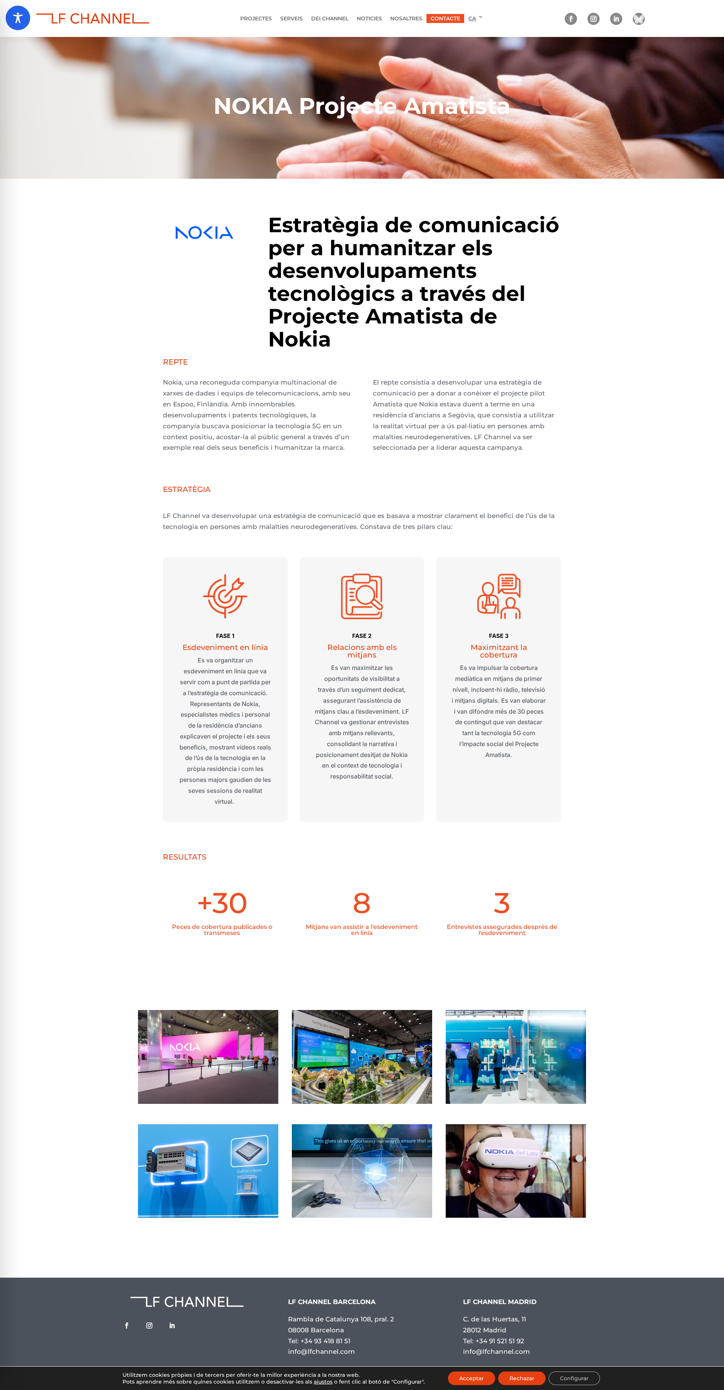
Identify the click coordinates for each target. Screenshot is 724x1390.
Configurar (574, 1378)
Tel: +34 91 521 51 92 (493, 1341)
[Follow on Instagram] (593, 19)
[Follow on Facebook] (571, 19)
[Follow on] (639, 19)
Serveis (291, 18)
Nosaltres (406, 18)
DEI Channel (329, 18)
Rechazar (521, 1378)
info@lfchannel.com (321, 1351)
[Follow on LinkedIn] (616, 19)
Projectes (256, 18)
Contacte (445, 18)
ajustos (323, 1381)
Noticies (369, 18)
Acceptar (471, 1378)
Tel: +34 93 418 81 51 (319, 1341)
